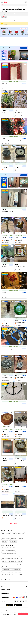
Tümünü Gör (23, 28)
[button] (2, 2)
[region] (14, 33)
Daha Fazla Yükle (14, 523)
